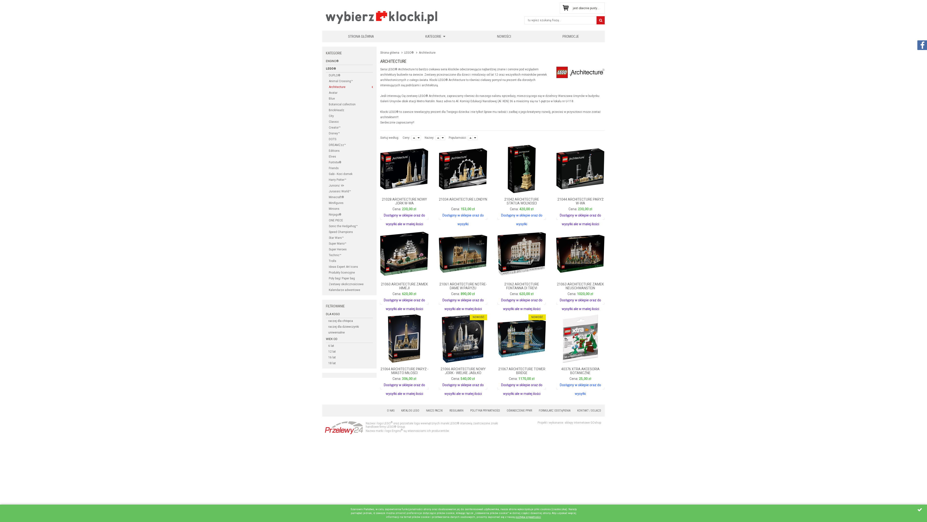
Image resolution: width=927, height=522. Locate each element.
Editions (334, 150)
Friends (334, 168)
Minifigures (336, 203)
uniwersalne (336, 332)
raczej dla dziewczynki (343, 326)
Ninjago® (335, 214)
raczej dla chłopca (340, 321)
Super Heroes (338, 249)
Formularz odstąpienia (554, 410)
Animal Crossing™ (341, 81)
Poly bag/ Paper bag (342, 278)
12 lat (332, 351)
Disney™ (334, 133)
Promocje (570, 36)
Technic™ (335, 255)
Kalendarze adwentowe (344, 290)
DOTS (332, 139)
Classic (334, 121)
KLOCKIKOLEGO (382, 17)
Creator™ (335, 127)
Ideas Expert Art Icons (343, 266)
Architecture (337, 87)
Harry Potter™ (337, 179)
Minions (334, 208)
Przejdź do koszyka (565, 8)
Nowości (504, 36)
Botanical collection (342, 104)
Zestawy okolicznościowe (346, 284)
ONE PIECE (336, 220)
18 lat (332, 363)
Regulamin (456, 410)
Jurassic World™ (340, 191)
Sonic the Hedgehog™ (343, 226)
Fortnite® (335, 162)
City (331, 116)
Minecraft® (336, 197)
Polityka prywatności (485, 410)
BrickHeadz (336, 110)
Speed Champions (341, 232)
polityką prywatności (528, 517)
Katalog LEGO (410, 410)
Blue (332, 98)
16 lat (332, 357)
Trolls (332, 261)
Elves (332, 156)
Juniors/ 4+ (336, 185)
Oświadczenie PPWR (519, 410)
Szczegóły (393, 214)
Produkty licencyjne (342, 272)
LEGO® (331, 68)
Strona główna (361, 36)
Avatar (333, 92)
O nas (390, 410)
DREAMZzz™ (337, 145)
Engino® (332, 61)
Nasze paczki (434, 410)
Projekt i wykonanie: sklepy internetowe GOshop (569, 422)
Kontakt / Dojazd (589, 410)
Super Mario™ (337, 243)
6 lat (331, 346)
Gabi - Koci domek (340, 174)
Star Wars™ (336, 237)
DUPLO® (334, 75)
